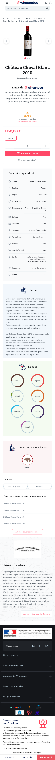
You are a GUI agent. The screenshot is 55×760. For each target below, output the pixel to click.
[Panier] (46, 3)
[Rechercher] (47, 8)
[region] (27, 43)
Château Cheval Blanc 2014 (14, 517)
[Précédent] (6, 41)
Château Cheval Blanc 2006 (14, 510)
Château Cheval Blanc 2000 (14, 503)
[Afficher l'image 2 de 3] (27, 58)
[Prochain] (48, 41)
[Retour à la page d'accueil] (27, 2)
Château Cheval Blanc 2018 (14, 523)
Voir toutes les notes (27, 122)
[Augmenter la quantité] (45, 146)
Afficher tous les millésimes (27, 532)
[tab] (15, 486)
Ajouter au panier (29, 153)
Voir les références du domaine (36, 614)
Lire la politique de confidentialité (15, 749)
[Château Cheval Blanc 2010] (27, 41)
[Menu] (7, 3)
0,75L (10, 138)
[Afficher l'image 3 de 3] (29, 58)
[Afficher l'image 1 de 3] (25, 58)
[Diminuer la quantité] (9, 146)
